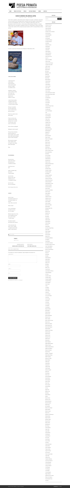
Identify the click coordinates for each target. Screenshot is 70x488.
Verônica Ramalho (48, 462)
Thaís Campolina (48, 447)
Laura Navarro (47, 269)
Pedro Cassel (47, 374)
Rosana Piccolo (47, 421)
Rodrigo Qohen (47, 416)
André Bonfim (47, 48)
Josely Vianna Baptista (48, 246)
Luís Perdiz (47, 302)
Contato (45, 11)
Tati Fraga (47, 442)
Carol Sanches (47, 100)
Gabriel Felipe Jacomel (48, 180)
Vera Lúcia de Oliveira (48, 460)
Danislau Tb (47, 133)
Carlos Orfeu (47, 95)
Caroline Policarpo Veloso (49, 105)
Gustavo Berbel (47, 201)
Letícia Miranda (47, 282)
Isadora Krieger (47, 223)
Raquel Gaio (47, 389)
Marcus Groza (47, 322)
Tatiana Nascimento (48, 444)
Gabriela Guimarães (48, 181)
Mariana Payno (47, 333)
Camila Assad (47, 82)
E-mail (10, 268)
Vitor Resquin (47, 468)
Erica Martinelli (47, 157)
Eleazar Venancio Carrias (49, 150)
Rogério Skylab (47, 417)
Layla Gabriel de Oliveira (49, 270)
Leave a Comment (30, 17)
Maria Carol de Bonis (48, 323)
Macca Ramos (47, 310)
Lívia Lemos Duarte (48, 295)
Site (9, 273)
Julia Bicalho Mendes (48, 247)
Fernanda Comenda (48, 170)
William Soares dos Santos (49, 475)
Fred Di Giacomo (48, 176)
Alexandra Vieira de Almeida (49, 31)
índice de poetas (17, 11)
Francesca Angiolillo (48, 175)
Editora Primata (32, 11)
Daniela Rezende (48, 130)
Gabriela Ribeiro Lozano (49, 183)
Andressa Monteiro (48, 53)
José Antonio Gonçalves (49, 242)
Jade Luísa (47, 224)
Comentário (11, 254)
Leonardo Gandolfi (48, 279)
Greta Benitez (47, 194)
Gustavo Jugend (47, 203)
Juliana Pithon (47, 259)
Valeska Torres (47, 457)
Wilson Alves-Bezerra (48, 477)
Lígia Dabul (47, 289)
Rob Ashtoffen (47, 406)
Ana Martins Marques (48, 39)
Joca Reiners (47, 239)
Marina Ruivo (47, 340)
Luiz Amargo (47, 303)
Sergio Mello (47, 430)
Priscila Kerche (47, 386)
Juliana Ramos (47, 260)
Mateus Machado (48, 341)
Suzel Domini (47, 439)
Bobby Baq (47, 74)
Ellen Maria (47, 153)
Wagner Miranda (48, 473)
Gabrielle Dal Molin (48, 185)
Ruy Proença (47, 425)
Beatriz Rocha (47, 69)
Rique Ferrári (47, 404)
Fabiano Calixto (47, 161)
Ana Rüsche (47, 43)
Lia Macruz (47, 287)
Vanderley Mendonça (48, 458)
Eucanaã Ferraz (47, 160)
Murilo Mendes (47, 359)
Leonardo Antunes (48, 275)
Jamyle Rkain (47, 226)
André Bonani (47, 46)
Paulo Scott (47, 371)
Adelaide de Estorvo (48, 25)
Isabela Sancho (47, 219)
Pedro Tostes (47, 383)
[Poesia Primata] (25, 5)
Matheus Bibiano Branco (49, 343)
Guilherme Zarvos (48, 198)
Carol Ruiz (47, 99)
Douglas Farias (47, 145)
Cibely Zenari (47, 119)
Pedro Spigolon (47, 379)
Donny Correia (47, 143)
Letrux (46, 285)
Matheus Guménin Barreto (49, 346)
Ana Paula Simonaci (48, 41)
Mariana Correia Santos (49, 330)
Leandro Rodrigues (48, 272)
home (10, 11)
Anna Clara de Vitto (48, 56)
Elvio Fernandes (47, 155)
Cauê (46, 112)
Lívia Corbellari (47, 293)
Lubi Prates (47, 297)
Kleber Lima (47, 267)
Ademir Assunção (48, 26)
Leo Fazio (47, 274)
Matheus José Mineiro (48, 348)
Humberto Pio (47, 213)
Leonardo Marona (48, 280)
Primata (25, 17)
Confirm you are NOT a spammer (16, 280)
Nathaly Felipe (47, 366)
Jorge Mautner (47, 241)
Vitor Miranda (47, 467)
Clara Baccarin (47, 120)
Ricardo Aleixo (47, 397)
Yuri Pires (47, 480)
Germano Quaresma (48, 186)
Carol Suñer (47, 104)
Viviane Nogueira (48, 472)
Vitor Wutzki (47, 470)
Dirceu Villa (47, 140)
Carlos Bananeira (48, 89)
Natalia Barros (47, 363)
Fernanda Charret (48, 168)
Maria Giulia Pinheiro (48, 326)
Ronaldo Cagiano (48, 419)
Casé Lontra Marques (48, 110)
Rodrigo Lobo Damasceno (49, 414)
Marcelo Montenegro (48, 315)
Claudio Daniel (47, 124)
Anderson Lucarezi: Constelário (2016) (18, 246)
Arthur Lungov (47, 66)
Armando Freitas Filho (48, 64)
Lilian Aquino (47, 290)
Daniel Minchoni (48, 127)
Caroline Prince (47, 107)
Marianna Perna (47, 336)
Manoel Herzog (47, 312)
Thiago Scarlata (47, 449)
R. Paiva (46, 388)
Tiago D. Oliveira (48, 450)
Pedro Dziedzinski (48, 376)
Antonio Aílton (47, 61)
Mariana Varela (47, 335)
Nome (9, 264)
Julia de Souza (47, 251)
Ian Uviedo (47, 214)
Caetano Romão (47, 81)
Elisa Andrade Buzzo (48, 152)
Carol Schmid (47, 102)
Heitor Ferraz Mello (48, 204)
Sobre (39, 11)
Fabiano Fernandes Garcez (49, 163)
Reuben (46, 396)
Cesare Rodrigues (48, 115)
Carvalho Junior (47, 109)
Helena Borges (47, 206)
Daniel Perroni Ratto (48, 128)
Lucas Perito (47, 300)
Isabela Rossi (47, 218)
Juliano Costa (47, 262)
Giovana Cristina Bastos (49, 190)
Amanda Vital (47, 36)
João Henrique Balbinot (49, 237)
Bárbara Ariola (47, 67)
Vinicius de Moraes (48, 465)
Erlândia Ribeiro (48, 158)
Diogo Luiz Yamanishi (48, 138)
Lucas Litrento (47, 298)
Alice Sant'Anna (47, 33)
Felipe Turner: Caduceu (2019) (31, 246)
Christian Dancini (48, 117)
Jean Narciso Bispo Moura (49, 227)
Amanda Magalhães (48, 34)
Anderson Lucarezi (48, 44)
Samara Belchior (48, 427)
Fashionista (56, 486)
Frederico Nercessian (48, 178)
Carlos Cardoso (11, 234)
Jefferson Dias (47, 232)
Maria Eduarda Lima (48, 325)
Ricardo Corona (47, 399)
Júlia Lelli (47, 252)
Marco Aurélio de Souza (49, 320)
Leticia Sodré (47, 284)
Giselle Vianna (47, 191)
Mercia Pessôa (47, 351)
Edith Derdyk (47, 147)
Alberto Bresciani (48, 29)
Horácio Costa (47, 211)
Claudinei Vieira (47, 122)
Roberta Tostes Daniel (48, 407)
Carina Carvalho (47, 86)
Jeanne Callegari (47, 231)
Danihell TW (47, 132)
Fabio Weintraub (48, 165)
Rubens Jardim (47, 422)
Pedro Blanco (47, 373)
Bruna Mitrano (47, 76)
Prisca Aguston (47, 384)
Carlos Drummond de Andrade (50, 92)
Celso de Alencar (48, 114)
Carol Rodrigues (47, 97)
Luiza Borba (47, 305)
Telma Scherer (47, 445)
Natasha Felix (47, 364)
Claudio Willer (47, 125)
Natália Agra (47, 361)
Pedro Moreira (47, 378)
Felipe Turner (47, 166)
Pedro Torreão (47, 381)
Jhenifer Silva (47, 236)
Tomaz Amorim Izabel (48, 454)
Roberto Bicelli (47, 409)
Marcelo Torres (47, 317)
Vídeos (25, 11)
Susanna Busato (47, 435)
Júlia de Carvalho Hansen (49, 249)
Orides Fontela (47, 368)
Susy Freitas (47, 437)
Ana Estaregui (47, 38)
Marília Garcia (47, 338)
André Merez (47, 49)
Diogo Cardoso (47, 137)
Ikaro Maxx (47, 216)
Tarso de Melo (47, 440)
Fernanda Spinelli (48, 171)
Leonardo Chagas (48, 277)
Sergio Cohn (47, 429)
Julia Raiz (46, 256)
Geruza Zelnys (47, 188)
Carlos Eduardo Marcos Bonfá (50, 94)
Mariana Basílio (47, 328)
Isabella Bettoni (47, 221)
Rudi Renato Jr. (47, 424)
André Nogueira (47, 51)
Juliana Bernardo (48, 257)
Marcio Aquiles (47, 318)
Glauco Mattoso (47, 193)
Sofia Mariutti (47, 434)
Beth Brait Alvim (48, 72)
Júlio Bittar (47, 264)
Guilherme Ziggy (48, 199)
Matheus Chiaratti (48, 345)
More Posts (16, 240)
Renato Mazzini (47, 394)
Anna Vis (46, 58)
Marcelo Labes (47, 313)
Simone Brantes (47, 432)
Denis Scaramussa (48, 135)
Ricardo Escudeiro (48, 402)
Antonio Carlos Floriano (49, 62)
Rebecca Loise (47, 391)
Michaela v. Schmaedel (48, 353)
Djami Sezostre (47, 142)
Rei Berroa (47, 392)
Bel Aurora (47, 71)
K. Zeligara (47, 265)
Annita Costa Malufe (48, 59)
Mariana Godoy (47, 331)
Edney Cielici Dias (48, 148)
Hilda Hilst (47, 209)
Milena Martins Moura (48, 355)
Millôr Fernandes (48, 356)
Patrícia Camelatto (48, 369)
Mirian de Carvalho (48, 358)
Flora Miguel (47, 173)
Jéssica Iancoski (47, 234)
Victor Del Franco (48, 463)
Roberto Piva (47, 412)
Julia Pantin (47, 254)
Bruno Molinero (47, 79)
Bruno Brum (47, 77)
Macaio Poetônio (48, 308)
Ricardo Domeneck (48, 401)
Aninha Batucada (48, 54)
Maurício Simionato (48, 350)
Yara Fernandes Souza (48, 478)
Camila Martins (47, 84)
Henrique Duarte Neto (48, 208)
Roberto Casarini (48, 411)
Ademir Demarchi (48, 28)
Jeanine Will (47, 229)
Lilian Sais (47, 292)
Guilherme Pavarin (48, 196)
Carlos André (47, 87)
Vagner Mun (47, 455)
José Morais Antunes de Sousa (50, 244)
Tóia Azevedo (47, 452)
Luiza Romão (47, 307)
